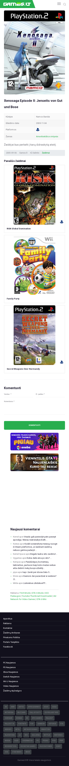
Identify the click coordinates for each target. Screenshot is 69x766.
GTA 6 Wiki (41, 599)
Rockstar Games (28, 746)
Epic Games (37, 718)
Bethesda (9, 712)
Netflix (47, 735)
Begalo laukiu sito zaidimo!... (43, 554)
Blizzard (21, 712)
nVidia (7, 741)
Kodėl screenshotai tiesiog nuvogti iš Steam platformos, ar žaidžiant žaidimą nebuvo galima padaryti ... (35, 547)
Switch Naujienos (11, 676)
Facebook (8, 647)
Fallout (49, 718)
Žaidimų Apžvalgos (12, 690)
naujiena (36, 735)
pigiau (45, 741)
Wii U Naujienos (10, 681)
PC (38, 741)
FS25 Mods (25, 593)
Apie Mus (7, 619)
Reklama (7, 623)
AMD (13, 707)
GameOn (41, 724)
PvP (61, 741)
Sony (58, 746)
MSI (26, 735)
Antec (21, 707)
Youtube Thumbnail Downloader (37, 596)
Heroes (8, 729)
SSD (6, 752)
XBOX (28, 752)
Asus (46, 707)
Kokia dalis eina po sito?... (39, 558)
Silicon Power (45, 746)
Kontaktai (7, 628)
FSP (32, 724)
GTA (61, 724)
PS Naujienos (9, 667)
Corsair (8, 718)
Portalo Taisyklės (11, 642)
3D (6, 707)
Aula (54, 707)
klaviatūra (10, 735)
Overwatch (27, 741)
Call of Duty (35, 712)
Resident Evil (11, 746)
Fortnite (22, 724)
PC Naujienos (9, 662)
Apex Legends (34, 707)
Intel (17, 729)
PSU (54, 741)
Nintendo (58, 735)
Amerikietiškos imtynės (47, 136)
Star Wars (17, 752)
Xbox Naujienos (10, 672)
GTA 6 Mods (37, 593)
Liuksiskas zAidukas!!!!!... (35, 583)
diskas (19, 718)
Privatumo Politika (11, 637)
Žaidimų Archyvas (11, 633)
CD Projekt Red (51, 712)
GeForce (52, 724)
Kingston (45, 729)
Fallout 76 (9, 724)
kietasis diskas (30, 729)
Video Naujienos (11, 686)
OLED (16, 741)
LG (20, 735)
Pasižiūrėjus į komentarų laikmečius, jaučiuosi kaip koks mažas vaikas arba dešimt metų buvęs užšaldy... (34, 565)
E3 (27, 718)
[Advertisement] (34, 504)
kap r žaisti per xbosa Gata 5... (37, 572)
